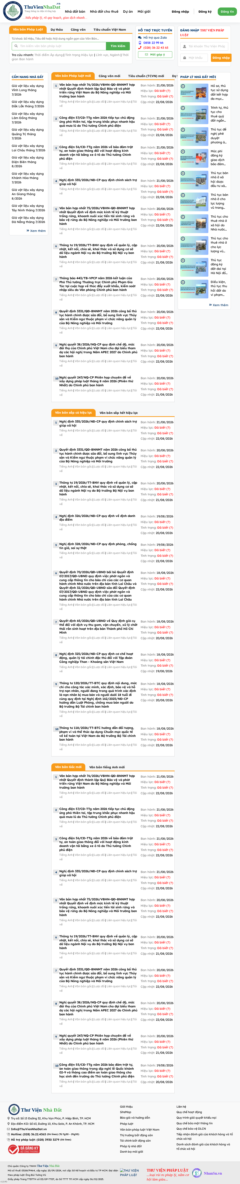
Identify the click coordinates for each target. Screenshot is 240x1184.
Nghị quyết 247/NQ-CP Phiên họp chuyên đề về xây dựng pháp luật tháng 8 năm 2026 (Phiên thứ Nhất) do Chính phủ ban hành (96, 381)
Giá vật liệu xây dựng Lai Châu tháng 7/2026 (28, 148)
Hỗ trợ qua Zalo (154, 37)
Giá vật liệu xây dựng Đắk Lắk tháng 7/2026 (28, 104)
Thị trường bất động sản (136, 1135)
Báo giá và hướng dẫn (135, 1117)
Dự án (128, 11)
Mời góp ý (157, 54)
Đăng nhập (180, 11)
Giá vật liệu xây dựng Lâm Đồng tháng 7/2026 (28, 118)
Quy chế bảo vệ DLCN (191, 1128)
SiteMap (125, 1112)
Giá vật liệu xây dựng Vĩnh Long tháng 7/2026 (28, 90)
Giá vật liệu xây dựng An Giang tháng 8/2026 (28, 194)
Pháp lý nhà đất (131, 1146)
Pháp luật (126, 1123)
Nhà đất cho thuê (104, 11)
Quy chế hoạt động (189, 1112)
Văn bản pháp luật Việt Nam (139, 1129)
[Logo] (13, 11)
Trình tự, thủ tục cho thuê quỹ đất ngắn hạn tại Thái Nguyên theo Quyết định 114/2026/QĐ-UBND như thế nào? (219, 114)
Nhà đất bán (75, 11)
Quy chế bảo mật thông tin (194, 1123)
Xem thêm (38, 231)
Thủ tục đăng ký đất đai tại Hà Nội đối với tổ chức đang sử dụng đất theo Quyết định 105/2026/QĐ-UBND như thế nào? (219, 266)
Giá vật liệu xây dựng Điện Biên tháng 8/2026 (28, 162)
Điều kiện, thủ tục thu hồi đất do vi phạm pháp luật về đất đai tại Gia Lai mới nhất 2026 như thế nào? (219, 288)
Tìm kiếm (118, 46)
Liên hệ (181, 1106)
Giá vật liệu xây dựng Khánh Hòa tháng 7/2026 (28, 178)
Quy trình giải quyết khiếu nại (196, 1117)
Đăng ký (205, 11)
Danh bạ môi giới (131, 1151)
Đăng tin (227, 11)
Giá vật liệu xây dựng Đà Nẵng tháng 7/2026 (28, 220)
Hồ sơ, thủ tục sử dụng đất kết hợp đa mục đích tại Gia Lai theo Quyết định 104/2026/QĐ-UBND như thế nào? (219, 92)
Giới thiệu (126, 1106)
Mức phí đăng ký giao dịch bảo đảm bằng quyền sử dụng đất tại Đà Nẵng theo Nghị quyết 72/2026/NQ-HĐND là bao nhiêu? (219, 157)
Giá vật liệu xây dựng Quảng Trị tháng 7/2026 (28, 134)
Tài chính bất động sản (135, 1140)
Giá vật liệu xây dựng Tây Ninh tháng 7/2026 (28, 208)
